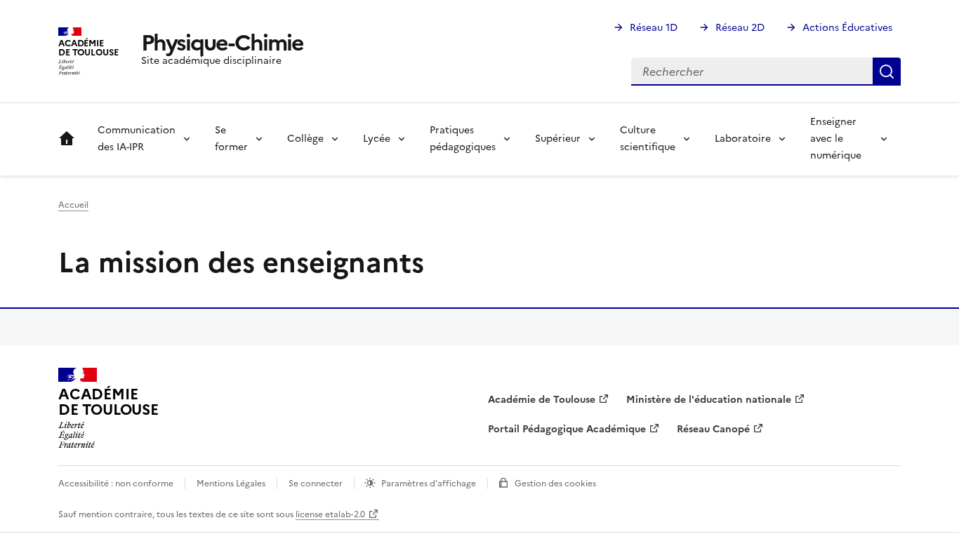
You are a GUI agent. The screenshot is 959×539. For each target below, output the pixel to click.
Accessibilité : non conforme (115, 483)
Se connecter (316, 483)
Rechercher (887, 72)
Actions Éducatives (847, 27)
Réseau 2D (740, 27)
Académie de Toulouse (541, 399)
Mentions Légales (231, 483)
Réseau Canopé (713, 429)
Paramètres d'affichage (428, 483)
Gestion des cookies (555, 483)
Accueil (66, 138)
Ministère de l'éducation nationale (708, 399)
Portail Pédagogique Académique (567, 429)
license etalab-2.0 (330, 514)
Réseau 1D (653, 27)
